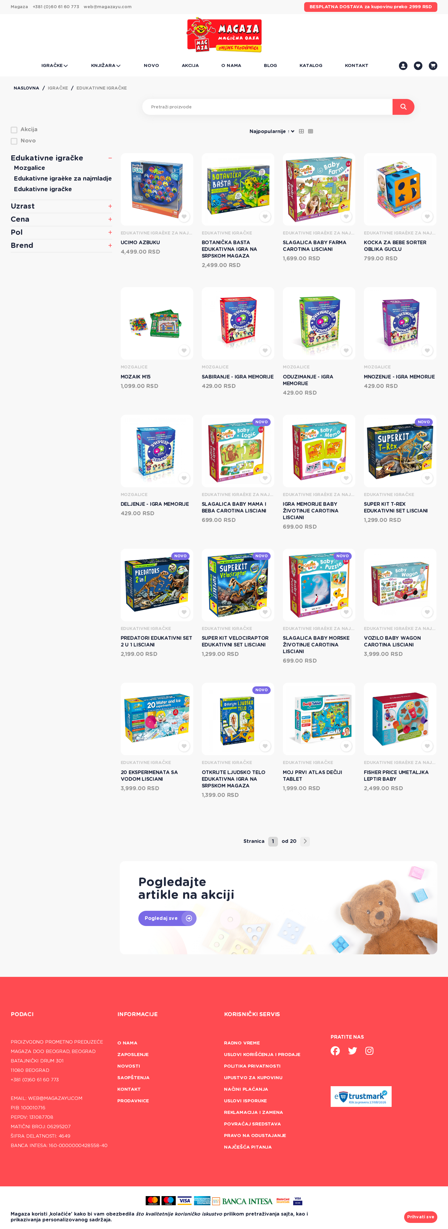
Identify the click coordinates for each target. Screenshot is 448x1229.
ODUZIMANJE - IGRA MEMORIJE (308, 380)
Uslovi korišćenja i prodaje (262, 1054)
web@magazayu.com (107, 7)
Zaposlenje (133, 1054)
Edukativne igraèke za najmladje (63, 179)
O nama (127, 1043)
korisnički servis (252, 1014)
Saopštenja (133, 1078)
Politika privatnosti (252, 1066)
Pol (17, 232)
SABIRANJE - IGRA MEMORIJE (238, 377)
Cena (20, 219)
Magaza (19, 7)
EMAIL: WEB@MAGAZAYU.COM (46, 1098)
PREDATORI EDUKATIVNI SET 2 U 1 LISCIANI (156, 641)
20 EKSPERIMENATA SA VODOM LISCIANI (149, 776)
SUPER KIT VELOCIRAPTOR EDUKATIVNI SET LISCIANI (235, 641)
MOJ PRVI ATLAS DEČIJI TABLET (312, 776)
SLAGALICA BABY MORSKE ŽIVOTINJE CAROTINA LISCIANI (316, 645)
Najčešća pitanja (248, 1147)
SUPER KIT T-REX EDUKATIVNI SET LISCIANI (396, 507)
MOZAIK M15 (136, 377)
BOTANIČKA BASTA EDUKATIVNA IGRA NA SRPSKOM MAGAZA (230, 249)
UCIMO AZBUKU (140, 242)
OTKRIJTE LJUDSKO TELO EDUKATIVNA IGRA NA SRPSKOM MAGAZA (233, 779)
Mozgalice (29, 168)
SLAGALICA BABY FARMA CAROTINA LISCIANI (315, 246)
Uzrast (23, 206)
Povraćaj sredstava (252, 1124)
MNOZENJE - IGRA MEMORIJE (399, 377)
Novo (261, 422)
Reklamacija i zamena (253, 1112)
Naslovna (26, 88)
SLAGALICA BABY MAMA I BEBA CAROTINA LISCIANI (234, 507)
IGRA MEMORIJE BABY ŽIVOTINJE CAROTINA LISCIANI (311, 511)
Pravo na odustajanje (255, 1135)
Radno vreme (242, 1043)
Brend (22, 245)
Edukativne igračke (101, 88)
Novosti (128, 1066)
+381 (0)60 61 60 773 (56, 7)
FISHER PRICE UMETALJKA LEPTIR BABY (396, 776)
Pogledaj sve (161, 918)
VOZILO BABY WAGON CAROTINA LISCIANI (392, 641)
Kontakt (129, 1089)
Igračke (58, 88)
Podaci (22, 1014)
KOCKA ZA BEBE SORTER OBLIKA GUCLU (395, 246)
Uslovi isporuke (245, 1101)
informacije (137, 1014)
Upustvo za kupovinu (253, 1078)
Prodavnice (133, 1101)
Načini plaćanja (246, 1089)
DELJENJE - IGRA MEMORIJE (155, 504)
